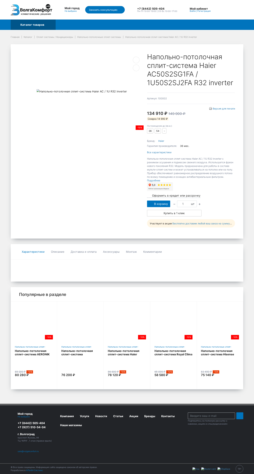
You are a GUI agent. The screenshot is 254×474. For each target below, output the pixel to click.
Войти (193, 11)
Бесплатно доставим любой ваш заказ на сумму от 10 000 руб (209, 223)
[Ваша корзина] (237, 9)
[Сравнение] (229, 9)
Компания (150, 24)
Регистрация (204, 11)
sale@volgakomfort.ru (28, 451)
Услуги (94, 24)
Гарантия (169, 24)
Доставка (111, 24)
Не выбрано (71, 11)
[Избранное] (221, 9)
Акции (63, 24)
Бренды (78, 24)
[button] (157, 8)
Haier (161, 140)
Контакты (131, 24)
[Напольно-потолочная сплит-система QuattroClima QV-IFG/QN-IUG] (80, 323)
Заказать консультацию (103, 9)
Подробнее (153, 180)
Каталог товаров (32, 24)
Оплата (186, 24)
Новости (203, 24)
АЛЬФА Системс (34, 470)
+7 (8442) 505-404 (31, 423)
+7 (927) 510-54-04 (32, 427)
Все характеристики (159, 152)
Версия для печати (224, 108)
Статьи (220, 24)
